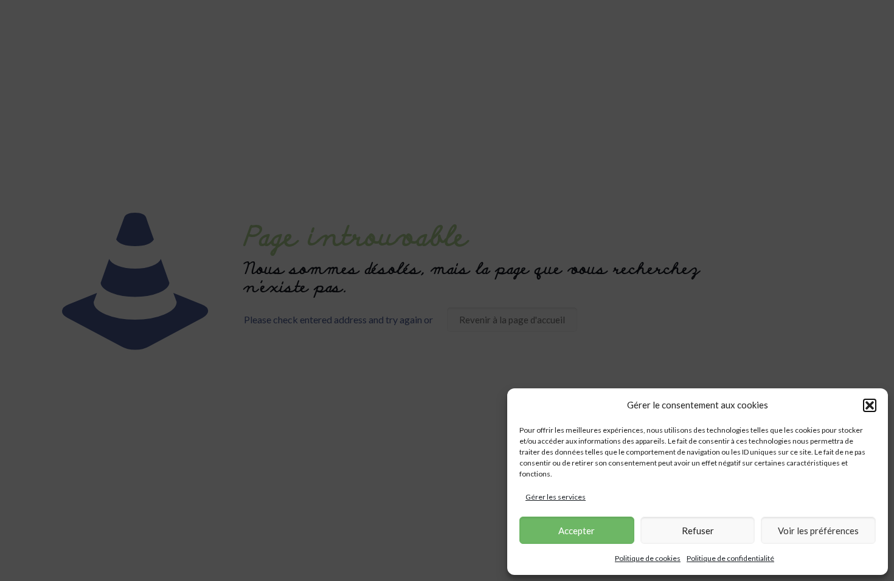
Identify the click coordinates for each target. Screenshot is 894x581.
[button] (870, 405)
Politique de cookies (648, 558)
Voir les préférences (818, 530)
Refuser (698, 530)
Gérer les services (555, 496)
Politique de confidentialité (730, 558)
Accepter (576, 530)
